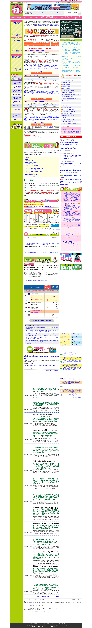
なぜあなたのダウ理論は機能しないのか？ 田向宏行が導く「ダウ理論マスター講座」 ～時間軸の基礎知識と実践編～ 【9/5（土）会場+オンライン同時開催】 (42, 342)
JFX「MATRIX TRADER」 (16, 106)
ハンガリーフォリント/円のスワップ (70, 90)
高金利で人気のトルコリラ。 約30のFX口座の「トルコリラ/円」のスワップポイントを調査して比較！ (42, 338)
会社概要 (35, 623)
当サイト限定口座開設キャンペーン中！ (16, 57)
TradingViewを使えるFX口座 (68, 111)
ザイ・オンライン (54, 625)
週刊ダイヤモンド (47, 625)
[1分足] (25, 226)
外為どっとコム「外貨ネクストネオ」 (17, 91)
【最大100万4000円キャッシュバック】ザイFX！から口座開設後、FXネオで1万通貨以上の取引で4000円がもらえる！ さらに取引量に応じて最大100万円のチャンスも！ (71, 213)
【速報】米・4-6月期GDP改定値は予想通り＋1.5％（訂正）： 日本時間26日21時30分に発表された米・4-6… (72, 365)
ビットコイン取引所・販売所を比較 (70, 123)
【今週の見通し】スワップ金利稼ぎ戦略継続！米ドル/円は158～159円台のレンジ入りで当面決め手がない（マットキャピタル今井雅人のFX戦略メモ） (46, 450)
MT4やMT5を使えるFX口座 (68, 113)
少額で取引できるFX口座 (67, 96)
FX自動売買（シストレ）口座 (68, 115)
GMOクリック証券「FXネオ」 (17, 82)
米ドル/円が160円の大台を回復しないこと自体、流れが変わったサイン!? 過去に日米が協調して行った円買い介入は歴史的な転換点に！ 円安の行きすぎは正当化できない (46, 497)
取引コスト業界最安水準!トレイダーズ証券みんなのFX (17, 51)
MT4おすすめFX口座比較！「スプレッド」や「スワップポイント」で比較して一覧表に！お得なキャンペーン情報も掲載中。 (71, 49)
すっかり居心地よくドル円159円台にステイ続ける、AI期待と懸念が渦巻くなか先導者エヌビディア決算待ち (46, 389)
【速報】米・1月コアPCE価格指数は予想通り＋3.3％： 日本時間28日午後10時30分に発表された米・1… (72, 361)
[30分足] (40, 226)
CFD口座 (64, 117)
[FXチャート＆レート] (55, 225)
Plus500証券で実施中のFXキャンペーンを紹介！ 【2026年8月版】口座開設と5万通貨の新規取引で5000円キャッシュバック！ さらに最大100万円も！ (46, 556)
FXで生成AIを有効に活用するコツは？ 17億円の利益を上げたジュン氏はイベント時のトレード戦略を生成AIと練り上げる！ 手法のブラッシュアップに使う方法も (46, 542)
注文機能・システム (66, 107)
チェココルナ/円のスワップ (68, 88)
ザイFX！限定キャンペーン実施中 (16, 39)
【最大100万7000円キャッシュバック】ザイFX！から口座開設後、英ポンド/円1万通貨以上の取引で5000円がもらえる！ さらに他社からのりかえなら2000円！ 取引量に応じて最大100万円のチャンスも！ (71, 206)
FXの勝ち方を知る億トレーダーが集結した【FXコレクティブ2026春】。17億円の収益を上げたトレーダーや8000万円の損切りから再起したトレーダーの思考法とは (46, 587)
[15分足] (36, 226)
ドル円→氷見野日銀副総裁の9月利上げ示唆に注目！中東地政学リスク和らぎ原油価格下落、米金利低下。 (46, 404)
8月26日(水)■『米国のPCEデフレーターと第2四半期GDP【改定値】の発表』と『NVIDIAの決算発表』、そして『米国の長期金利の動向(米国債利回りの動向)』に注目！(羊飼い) (72, 379)
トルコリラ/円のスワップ (67, 84)
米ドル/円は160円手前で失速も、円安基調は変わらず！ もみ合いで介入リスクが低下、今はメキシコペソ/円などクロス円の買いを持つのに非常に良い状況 (46, 512)
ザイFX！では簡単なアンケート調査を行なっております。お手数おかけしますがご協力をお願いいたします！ (71, 62)
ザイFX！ (66, 625)
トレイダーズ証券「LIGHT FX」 (17, 98)
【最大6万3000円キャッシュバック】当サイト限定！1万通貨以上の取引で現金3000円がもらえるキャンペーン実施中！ (72, 225)
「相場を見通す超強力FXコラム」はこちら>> (47, 596)
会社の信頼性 (65, 100)
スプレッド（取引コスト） (68, 80)
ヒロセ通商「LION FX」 (17, 102)
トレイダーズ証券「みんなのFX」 (17, 87)
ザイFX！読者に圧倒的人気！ (16, 23)
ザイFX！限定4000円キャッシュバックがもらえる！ (17, 69)
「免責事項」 (72, 604)
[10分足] (33, 226)
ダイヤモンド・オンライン (39, 625)
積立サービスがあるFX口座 (68, 109)
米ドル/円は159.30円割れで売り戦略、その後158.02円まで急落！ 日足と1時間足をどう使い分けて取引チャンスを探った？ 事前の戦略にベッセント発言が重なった (46, 466)
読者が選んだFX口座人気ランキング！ (70, 121)
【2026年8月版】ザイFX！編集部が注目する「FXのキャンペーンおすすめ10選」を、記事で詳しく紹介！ (71, 54)
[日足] (40, 224)
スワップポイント (66, 82)
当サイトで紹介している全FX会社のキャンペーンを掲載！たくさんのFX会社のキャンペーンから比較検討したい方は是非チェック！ (42, 331)
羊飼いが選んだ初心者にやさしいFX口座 (71, 94)
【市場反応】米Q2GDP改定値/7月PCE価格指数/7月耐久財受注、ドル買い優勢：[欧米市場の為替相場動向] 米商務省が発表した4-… (72, 368)
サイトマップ (53, 623)
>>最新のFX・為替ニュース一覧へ (52, 370)
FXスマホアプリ (65, 105)
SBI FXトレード (16, 94)
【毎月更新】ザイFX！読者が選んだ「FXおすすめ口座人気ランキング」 (41, 137)
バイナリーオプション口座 (68, 119)
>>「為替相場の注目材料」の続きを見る (42, 320)
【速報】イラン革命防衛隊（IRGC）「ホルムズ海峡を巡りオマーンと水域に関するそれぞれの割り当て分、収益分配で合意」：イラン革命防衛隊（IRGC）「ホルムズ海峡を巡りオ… (72, 354)
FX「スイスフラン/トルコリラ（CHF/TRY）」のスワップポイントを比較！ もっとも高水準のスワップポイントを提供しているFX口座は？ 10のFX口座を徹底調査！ (46, 419)
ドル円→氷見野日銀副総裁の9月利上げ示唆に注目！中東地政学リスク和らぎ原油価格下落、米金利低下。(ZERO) (72, 382)
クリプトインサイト (61, 625)
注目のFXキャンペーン (67, 77)
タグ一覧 (58, 623)
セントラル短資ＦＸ (56, 229)
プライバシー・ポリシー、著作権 (43, 623)
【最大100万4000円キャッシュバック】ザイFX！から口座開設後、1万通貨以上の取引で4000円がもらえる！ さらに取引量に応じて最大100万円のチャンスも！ (71, 219)
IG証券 (14, 119)
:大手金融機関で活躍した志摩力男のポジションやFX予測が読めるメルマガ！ (40, 206)
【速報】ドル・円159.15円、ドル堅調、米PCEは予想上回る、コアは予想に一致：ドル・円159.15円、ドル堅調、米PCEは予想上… (72, 358)
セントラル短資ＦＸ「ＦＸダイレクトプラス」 (17, 115)
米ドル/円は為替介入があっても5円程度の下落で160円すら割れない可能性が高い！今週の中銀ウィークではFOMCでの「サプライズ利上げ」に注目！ (46, 571)
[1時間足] (44, 226)
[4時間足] (47, 226)
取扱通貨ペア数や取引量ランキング (70, 98)
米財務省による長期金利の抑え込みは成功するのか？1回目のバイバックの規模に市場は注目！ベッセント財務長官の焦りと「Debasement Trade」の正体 (46, 434)
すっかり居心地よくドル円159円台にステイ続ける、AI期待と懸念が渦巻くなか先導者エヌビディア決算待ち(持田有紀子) (72, 394)
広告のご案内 (63, 623)
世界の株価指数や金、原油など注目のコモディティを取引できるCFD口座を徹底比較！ (42, 328)
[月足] (47, 224)
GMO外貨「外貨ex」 (16, 110)
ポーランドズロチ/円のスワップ (69, 92)
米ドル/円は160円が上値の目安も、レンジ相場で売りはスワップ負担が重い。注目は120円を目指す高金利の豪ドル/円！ (46, 527)
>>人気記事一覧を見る (77, 397)
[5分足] (29, 226)
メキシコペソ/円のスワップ (68, 86)
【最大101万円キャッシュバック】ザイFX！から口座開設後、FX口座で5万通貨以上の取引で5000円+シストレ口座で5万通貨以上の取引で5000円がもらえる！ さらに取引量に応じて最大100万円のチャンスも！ (72, 231)
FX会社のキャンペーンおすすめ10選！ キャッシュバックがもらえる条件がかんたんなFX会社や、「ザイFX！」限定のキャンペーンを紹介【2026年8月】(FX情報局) (72, 391)
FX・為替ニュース (66, 103)
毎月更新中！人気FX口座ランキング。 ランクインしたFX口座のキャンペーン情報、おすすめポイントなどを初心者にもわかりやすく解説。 (42, 334)
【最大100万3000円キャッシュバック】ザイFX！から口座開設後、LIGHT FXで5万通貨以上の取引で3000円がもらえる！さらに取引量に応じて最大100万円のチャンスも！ (71, 238)
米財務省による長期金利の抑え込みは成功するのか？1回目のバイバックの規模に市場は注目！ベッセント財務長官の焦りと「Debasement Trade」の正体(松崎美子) (72, 386)
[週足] (44, 224)
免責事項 (30, 623)
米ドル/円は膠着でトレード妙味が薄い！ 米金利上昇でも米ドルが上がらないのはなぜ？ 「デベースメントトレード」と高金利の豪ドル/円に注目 (46, 481)
